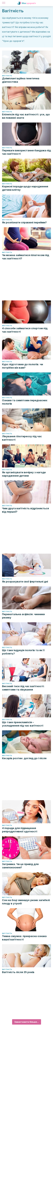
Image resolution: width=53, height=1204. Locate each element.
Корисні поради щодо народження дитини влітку (25, 188)
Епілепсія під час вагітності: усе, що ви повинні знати (26, 116)
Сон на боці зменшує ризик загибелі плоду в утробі (26, 902)
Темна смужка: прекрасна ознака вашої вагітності (24, 938)
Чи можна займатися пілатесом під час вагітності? (25, 257)
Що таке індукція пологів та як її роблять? (23, 652)
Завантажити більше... (26, 1022)
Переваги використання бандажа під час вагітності (26, 152)
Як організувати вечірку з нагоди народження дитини (24, 474)
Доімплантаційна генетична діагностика (20, 80)
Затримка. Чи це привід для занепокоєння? (20, 866)
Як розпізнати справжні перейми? (24, 222)
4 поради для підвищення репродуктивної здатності (19, 830)
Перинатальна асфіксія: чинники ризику (23, 616)
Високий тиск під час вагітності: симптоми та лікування (23, 688)
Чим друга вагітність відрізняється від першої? (25, 510)
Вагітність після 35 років (18, 972)
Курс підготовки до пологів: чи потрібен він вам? (22, 366)
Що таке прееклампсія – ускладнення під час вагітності (22, 724)
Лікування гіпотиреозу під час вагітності (22, 438)
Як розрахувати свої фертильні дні (25, 581)
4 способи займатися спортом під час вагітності (24, 330)
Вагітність (7, 76)
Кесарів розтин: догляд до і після (24, 758)
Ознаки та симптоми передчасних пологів (24, 402)
